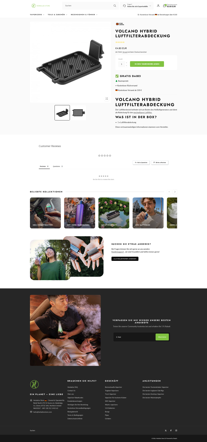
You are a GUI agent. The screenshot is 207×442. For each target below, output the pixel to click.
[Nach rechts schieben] (175, 191)
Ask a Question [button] (142, 162)
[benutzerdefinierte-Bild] (34, 388)
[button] (170, 5)
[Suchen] (115, 5)
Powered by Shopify (171, 438)
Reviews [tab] (43, 166)
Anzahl (120, 59)
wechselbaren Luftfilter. (142, 112)
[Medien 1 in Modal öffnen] (70, 62)
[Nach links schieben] (169, 191)
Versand (124, 52)
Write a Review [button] (161, 162)
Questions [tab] (56, 166)
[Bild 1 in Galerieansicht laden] (62, 112)
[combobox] (90, 6)
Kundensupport (117, 252)
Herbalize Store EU (161, 438)
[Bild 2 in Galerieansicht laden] (78, 112)
